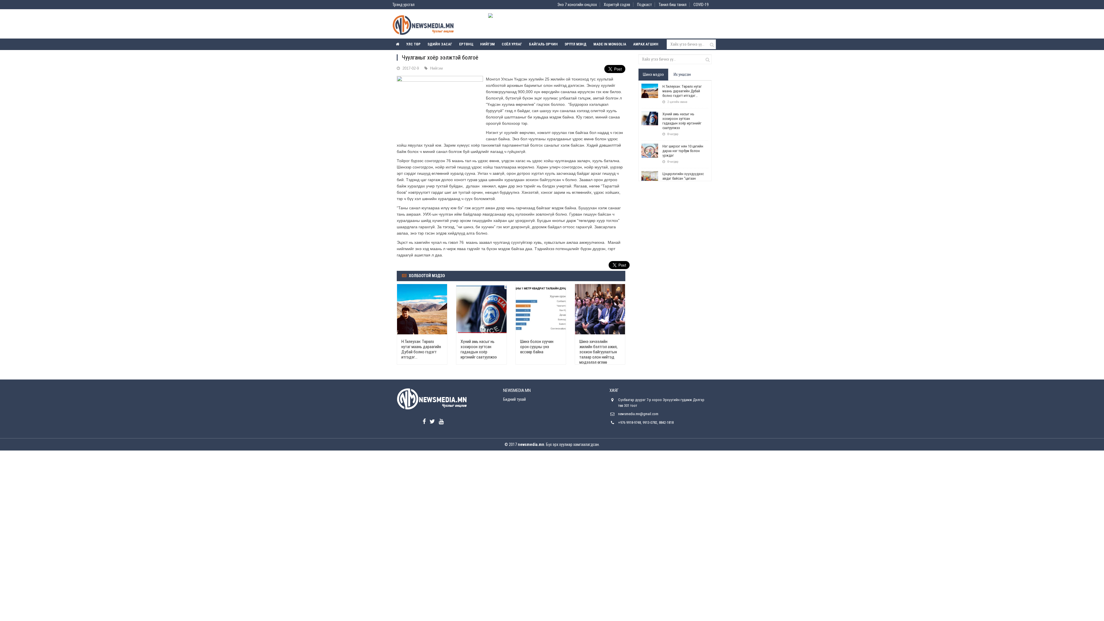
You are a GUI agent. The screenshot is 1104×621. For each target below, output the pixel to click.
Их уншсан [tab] (682, 74)
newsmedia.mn (531, 444)
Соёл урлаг (512, 44)
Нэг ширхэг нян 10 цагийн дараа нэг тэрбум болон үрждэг (682, 151)
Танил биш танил (673, 4)
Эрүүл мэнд (575, 44)
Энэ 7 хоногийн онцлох (577, 4)
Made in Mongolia (609, 44)
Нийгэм (487, 44)
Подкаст (644, 4)
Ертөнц (466, 44)
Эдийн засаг (440, 44)
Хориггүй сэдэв (617, 4)
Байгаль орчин (543, 44)
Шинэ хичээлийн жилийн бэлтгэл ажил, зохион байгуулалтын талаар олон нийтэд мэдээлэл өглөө (598, 352)
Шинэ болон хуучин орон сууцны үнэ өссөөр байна (536, 346)
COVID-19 (701, 4)
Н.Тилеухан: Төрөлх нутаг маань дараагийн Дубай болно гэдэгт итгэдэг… (421, 349)
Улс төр (413, 44)
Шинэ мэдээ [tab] (653, 74)
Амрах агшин (645, 44)
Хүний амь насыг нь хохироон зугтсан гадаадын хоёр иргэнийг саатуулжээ (479, 349)
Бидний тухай (514, 399)
